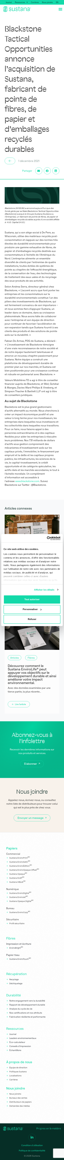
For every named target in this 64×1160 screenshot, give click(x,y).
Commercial (13, 853)
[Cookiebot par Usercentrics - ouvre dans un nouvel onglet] (46, 538)
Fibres (10, 938)
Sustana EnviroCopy (19, 911)
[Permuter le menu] (60, 9)
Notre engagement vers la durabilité (27, 1000)
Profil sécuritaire (17, 923)
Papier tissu (12, 954)
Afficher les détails (44, 589)
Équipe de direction (18, 1067)
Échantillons (15, 1050)
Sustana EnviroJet (18, 896)
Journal (9, 2)
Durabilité (13, 995)
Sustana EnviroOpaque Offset (24, 869)
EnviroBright (16, 947)
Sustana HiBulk (17, 881)
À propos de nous (19, 1062)
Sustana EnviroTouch (20, 958)
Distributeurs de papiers (20, 1102)
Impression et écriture (18, 943)
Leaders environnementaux (22, 1038)
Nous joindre (47, 2)
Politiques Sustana (18, 1071)
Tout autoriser (32, 599)
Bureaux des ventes (18, 1098)
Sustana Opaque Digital (21, 900)
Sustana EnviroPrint (19, 857)
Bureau (10, 908)
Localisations (15, 1075)
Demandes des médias (19, 1106)
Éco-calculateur (17, 1042)
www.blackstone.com (27, 481)
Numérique (12, 889)
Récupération (16, 974)
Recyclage (14, 979)
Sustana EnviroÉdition (20, 865)
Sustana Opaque (18, 873)
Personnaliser (30, 609)
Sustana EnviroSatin (19, 861)
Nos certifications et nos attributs (25, 1012)
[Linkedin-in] (32, 1137)
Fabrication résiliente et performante (27, 1016)
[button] (38, 170)
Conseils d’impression (20, 1046)
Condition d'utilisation (32, 1145)
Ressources (20, 2)
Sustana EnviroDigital (20, 892)
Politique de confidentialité (32, 1150)
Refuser (32, 619)
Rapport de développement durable (27, 1004)
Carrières (35, 2)
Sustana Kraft (16, 877)
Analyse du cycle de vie (20, 1008)
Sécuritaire (12, 919)
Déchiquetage (15, 983)
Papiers (11, 848)
